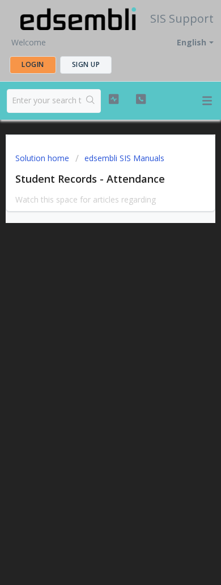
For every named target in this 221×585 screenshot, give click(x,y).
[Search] (91, 101)
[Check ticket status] (113, 99)
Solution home (43, 158)
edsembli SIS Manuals (124, 158)
